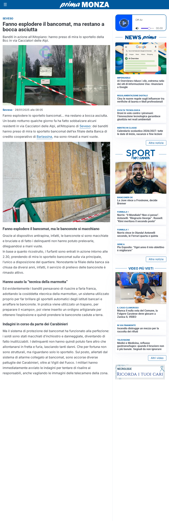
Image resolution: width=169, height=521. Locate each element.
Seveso (85, 126)
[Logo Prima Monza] (84, 4)
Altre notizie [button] (156, 142)
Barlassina (44, 137)
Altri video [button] (157, 358)
